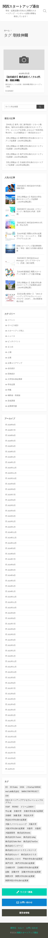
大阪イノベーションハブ (15, 824)
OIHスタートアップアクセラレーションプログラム (24, 801)
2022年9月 (12, 677)
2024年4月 (12, 575)
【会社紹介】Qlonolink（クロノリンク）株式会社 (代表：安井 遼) (28, 211)
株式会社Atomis (23, 833)
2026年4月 (12, 446)
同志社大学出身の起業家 (15, 819)
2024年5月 (12, 570)
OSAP (7, 806)
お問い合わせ (26, 902)
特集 (9, 390)
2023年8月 (12, 618)
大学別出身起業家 (15, 379)
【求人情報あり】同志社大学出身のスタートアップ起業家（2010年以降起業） (28, 199)
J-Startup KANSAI (33, 787)
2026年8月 (12, 424)
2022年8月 (12, 683)
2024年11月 (12, 537)
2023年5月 (12, 634)
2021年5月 (12, 763)
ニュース (11, 336)
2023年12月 (12, 597)
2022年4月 (12, 704)
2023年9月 (12, 613)
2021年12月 (12, 726)
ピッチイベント (14, 341)
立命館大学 (10, 867)
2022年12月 (12, 661)
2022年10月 (12, 672)
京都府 (8, 815)
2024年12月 (12, 532)
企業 (9, 357)
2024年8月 (12, 554)
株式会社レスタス (13, 859)
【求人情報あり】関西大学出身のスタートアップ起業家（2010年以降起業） (24, 147)
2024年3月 (12, 580)
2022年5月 (12, 699)
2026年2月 (12, 457)
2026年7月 (12, 430)
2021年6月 (12, 758)
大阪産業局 (10, 833)
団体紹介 (11, 374)
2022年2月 (12, 715)
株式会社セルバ (12, 854)
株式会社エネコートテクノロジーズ (20, 850)
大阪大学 (32, 824)
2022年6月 (12, 693)
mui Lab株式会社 (12, 791)
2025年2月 (12, 521)
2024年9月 (12, 548)
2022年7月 (12, 688)
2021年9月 (12, 742)
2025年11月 (12, 473)
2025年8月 (12, 489)
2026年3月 (12, 451)
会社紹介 (10, 91)
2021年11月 (12, 731)
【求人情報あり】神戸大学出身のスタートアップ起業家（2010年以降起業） (24, 155)
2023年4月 (12, 640)
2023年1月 (12, 656)
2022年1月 (12, 720)
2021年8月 (12, 747)
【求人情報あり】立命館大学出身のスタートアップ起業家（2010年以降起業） (24, 163)
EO (6, 787)
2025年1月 (12, 527)
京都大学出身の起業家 (33, 811)
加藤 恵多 (17, 815)
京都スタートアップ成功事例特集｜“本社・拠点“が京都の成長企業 (29, 248)
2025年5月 (12, 505)
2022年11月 (12, 667)
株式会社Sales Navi (13, 841)
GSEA (22, 787)
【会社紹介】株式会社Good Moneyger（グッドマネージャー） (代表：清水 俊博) (28, 260)
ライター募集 (26, 892)
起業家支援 (12, 406)
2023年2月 (12, 650)
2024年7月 (12, 559)
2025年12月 (12, 468)
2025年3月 (12, 516)
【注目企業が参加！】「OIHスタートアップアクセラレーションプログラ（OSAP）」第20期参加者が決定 (29, 297)
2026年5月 (12, 441)
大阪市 (30, 828)
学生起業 (11, 384)
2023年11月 (12, 602)
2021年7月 (12, 753)
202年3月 (11, 769)
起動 (7, 872)
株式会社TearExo (30, 841)
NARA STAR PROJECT (30, 791)
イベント (11, 320)
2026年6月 (12, 435)
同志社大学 (28, 815)
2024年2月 (12, 586)
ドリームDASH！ (28, 806)
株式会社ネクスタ (28, 854)
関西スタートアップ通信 (27, 932)
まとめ (10, 347)
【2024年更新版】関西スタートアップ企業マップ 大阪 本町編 (28, 272)
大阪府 (38, 828)
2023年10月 (12, 607)
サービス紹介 (13, 325)
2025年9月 (12, 484)
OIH (6, 795)
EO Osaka (14, 787)
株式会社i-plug (29, 837)
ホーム (7, 30)
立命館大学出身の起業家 (27, 867)
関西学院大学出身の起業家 (16, 880)
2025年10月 (12, 478)
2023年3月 (12, 645)
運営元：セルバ (17, 928)
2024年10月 (12, 543)
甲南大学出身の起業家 (32, 859)
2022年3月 (12, 710)
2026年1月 (12, 462)
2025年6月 (12, 500)
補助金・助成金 (14, 395)
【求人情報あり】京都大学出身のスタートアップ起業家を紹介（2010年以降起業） (28, 285)
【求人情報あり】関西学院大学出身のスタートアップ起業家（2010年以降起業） (24, 139)
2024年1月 (12, 591)
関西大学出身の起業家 (25, 876)
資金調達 (11, 400)
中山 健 (8, 811)
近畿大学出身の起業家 (31, 872)
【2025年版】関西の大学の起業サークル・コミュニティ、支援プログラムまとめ (28, 236)
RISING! (15, 806)
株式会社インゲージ (14, 846)
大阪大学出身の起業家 (15, 828)
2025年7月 (12, 494)
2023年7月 (12, 624)
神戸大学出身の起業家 (25, 863)
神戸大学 (9, 863)
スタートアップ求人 (16, 331)
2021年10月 (12, 737)
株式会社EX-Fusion (13, 837)
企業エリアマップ (15, 363)
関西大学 (9, 876)
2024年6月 (12, 564)
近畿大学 (15, 872)
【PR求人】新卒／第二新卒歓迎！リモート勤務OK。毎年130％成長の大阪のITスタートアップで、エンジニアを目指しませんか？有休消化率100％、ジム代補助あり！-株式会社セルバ (24, 128)
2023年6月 (12, 629)
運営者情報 (24, 912)
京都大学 (18, 811)
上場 (9, 352)
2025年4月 (12, 511)
